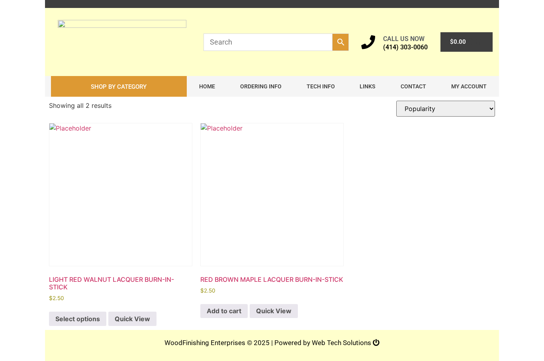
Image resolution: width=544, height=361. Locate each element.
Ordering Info (261, 86)
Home (207, 86)
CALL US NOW (404, 39)
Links (368, 86)
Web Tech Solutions (342, 343)
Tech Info (321, 86)
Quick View (132, 319)
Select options (77, 319)
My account (469, 86)
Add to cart (224, 311)
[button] (119, 86)
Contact (413, 86)
